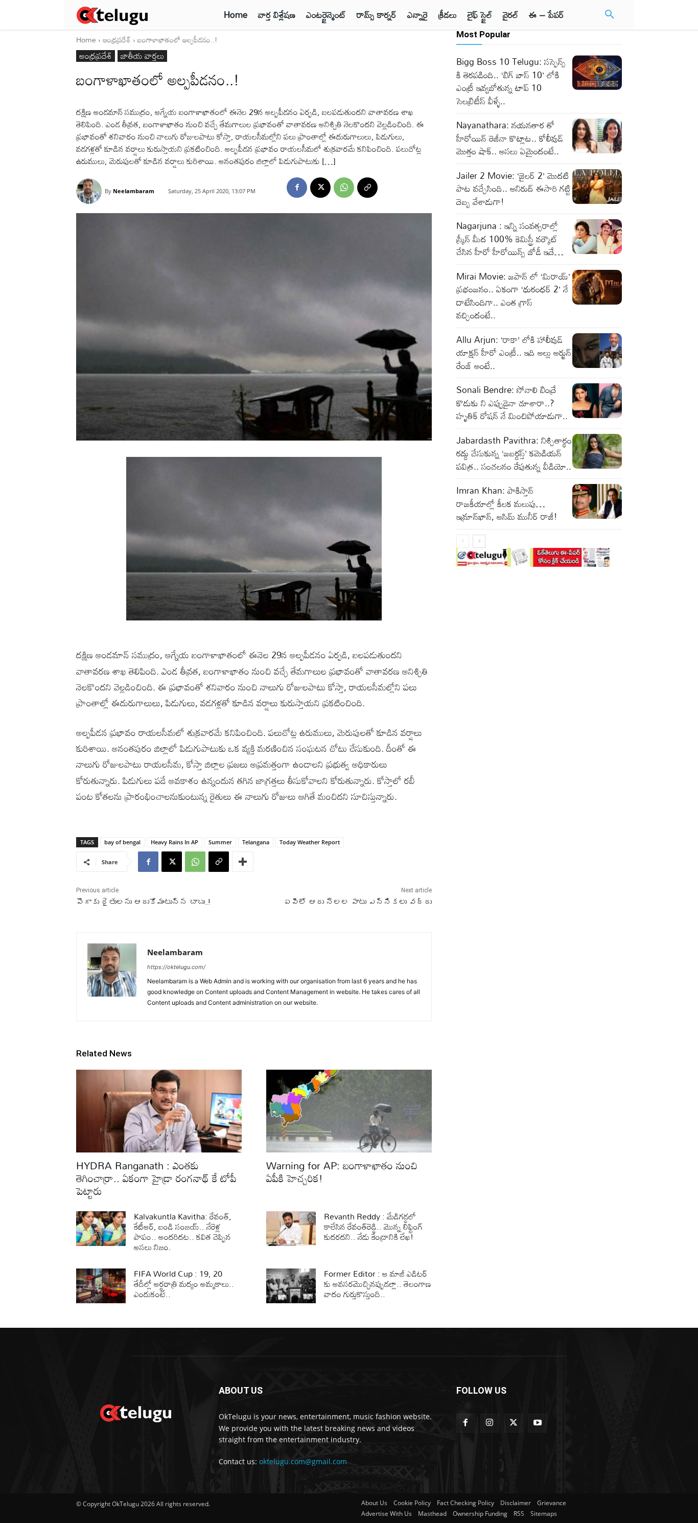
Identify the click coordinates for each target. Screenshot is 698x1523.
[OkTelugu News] (135, 1412)
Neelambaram (133, 191)
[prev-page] (462, 541)
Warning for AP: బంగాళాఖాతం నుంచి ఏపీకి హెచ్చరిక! (341, 1171)
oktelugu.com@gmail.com (303, 1461)
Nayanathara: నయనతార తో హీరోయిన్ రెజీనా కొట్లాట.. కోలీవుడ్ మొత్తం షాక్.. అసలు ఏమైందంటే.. (509, 138)
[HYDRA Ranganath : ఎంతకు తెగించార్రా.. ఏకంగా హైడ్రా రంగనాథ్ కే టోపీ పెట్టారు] (159, 1111)
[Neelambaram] (90, 191)
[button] (609, 15)
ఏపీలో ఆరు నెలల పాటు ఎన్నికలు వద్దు (358, 902)
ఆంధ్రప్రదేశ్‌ (117, 40)
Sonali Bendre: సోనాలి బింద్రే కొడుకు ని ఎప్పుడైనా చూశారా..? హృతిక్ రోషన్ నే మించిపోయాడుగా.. (512, 402)
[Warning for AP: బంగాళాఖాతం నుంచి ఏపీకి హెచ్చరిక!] (349, 1111)
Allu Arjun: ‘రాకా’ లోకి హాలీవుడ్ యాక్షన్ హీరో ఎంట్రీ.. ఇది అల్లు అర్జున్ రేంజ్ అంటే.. (513, 352)
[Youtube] (537, 1423)
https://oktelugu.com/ (176, 967)
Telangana (255, 842)
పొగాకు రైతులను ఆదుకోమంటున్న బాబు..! (143, 902)
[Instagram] (489, 1423)
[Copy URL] (367, 187)
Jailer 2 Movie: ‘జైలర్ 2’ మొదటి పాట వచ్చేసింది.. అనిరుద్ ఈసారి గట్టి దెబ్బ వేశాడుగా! (513, 188)
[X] (320, 187)
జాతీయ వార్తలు (142, 56)
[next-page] (479, 541)
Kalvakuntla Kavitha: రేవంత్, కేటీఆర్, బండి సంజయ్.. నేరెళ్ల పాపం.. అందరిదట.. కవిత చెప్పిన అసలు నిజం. (182, 1231)
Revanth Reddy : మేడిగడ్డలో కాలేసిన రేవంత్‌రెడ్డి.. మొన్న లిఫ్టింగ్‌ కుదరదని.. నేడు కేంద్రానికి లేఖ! (373, 1226)
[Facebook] (297, 187)
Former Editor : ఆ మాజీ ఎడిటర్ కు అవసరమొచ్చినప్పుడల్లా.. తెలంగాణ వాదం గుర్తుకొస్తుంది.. (377, 1283)
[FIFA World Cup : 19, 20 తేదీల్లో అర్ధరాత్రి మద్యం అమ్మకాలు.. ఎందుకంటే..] (101, 1285)
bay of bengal (122, 842)
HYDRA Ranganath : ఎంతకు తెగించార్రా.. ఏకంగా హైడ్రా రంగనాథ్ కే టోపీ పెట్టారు (156, 1178)
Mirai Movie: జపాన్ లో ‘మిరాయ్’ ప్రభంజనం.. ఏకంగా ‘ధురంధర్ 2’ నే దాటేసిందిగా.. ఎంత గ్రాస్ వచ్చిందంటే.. (513, 296)
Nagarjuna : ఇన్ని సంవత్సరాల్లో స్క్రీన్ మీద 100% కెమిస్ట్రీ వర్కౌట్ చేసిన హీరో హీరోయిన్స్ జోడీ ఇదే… (510, 238)
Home (86, 40)
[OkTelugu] (135, 15)
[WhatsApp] (344, 187)
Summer (220, 842)
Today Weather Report (310, 842)
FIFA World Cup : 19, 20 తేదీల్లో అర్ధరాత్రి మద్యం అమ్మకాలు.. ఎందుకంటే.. (184, 1283)
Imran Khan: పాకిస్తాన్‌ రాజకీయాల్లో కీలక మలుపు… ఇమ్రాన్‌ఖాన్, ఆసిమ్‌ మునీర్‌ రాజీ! (506, 503)
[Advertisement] (661, 189)
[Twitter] (513, 1423)
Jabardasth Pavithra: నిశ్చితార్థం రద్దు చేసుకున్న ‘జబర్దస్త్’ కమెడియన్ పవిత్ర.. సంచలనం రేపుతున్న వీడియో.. (514, 453)
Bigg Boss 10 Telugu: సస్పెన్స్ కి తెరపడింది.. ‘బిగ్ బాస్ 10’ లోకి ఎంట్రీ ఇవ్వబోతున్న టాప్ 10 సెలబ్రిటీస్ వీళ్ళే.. (511, 81)
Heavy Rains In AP (174, 842)
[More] (242, 861)
